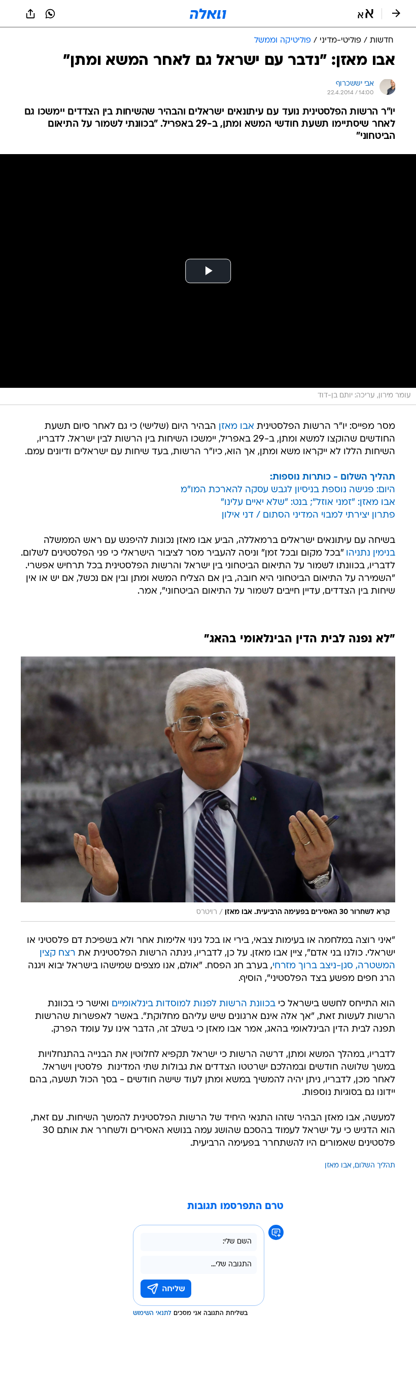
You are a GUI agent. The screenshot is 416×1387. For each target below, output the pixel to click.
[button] (365, 13)
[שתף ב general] (30, 13)
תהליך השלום (375, 1165)
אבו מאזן (236, 426)
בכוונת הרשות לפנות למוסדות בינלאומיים (193, 1004)
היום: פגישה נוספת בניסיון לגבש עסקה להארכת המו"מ (288, 490)
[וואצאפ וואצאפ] (50, 14)
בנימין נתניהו (370, 553)
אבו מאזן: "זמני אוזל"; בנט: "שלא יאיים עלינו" (308, 502)
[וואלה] (208, 14)
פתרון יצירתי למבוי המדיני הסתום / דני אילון (308, 515)
